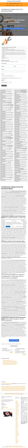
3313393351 (6, 407)
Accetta (8, 226)
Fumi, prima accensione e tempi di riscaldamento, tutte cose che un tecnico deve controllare (14, 53)
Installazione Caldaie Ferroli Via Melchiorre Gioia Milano (10, 363)
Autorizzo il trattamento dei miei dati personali (7, 75)
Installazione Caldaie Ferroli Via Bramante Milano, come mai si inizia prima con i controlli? (13, 52)
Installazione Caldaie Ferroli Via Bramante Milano (8, 49)
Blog (21, 3)
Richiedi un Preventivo (5, 48)
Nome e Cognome (4, 63)
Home (7, 3)
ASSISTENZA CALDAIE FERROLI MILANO (14, 3)
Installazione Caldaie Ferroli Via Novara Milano (9, 364)
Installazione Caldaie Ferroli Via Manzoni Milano (9, 362)
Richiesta (3, 69)
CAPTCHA (2, 80)
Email (15, 66)
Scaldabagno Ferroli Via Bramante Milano (15, 389)
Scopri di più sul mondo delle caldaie (6, 383)
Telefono (2, 66)
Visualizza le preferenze (19, 226)
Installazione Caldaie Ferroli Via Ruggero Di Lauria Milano (17, 432)
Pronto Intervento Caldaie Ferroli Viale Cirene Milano (17, 402)
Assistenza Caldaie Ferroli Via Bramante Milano (18, 386)
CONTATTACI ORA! (14, 340)
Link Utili (3, 58)
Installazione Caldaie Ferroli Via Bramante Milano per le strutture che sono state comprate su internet (14, 51)
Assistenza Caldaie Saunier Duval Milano (14, 393)
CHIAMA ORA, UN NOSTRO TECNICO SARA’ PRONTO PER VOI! (14, 28)
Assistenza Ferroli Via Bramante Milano (6, 386)
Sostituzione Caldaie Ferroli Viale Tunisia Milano (17, 415)
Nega (13, 226)
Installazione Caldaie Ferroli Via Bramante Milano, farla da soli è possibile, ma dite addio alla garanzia (13, 55)
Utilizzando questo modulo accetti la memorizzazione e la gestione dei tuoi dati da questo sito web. (12, 78)
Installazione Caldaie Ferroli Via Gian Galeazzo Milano (10, 361)
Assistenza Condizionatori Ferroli (10, 5)
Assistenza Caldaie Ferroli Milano (14, 1)
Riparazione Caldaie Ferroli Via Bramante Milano (13, 388)
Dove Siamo (17, 5)
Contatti (21, 5)
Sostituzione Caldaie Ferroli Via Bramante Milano (18, 390)
